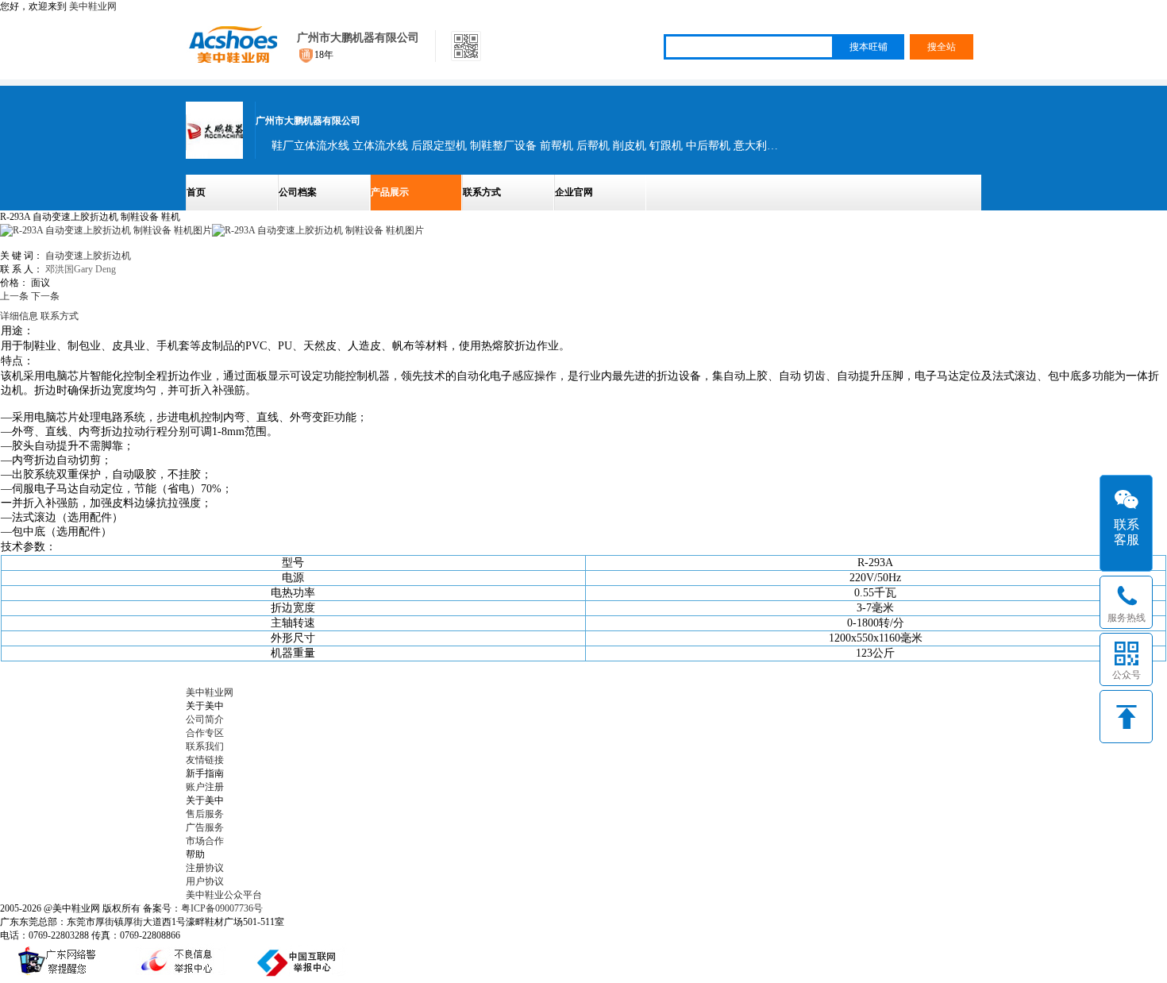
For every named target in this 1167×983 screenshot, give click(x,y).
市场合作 (205, 840)
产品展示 (390, 192)
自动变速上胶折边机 (88, 255)
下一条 (45, 296)
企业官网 (574, 192)
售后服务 (205, 813)
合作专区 (205, 732)
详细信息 (19, 316)
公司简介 (205, 719)
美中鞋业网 (93, 6)
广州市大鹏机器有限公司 (358, 38)
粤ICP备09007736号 (222, 908)
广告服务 (205, 827)
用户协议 (205, 881)
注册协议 (205, 867)
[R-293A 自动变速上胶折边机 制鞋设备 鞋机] (318, 230)
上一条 (14, 296)
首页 (196, 192)
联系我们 (205, 746)
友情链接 (205, 759)
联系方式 (482, 192)
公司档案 (298, 192)
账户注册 (205, 786)
